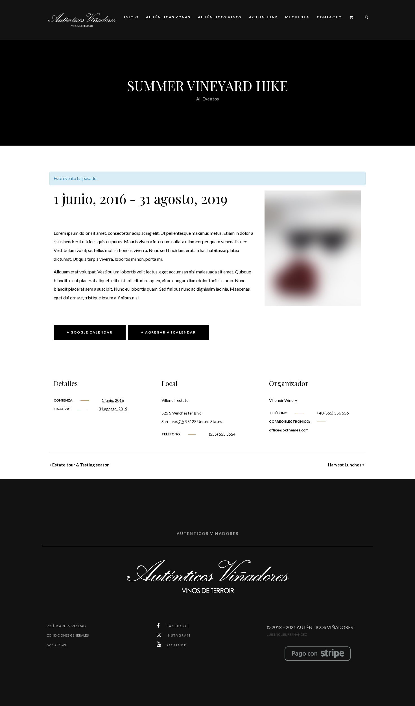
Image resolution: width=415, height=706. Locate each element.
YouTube (177, 645)
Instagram (179, 635)
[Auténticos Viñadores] (82, 19)
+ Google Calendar (90, 332)
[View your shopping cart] (351, 17)
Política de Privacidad (66, 626)
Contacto (329, 17)
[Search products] (363, 17)
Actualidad (263, 17)
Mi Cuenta (297, 17)
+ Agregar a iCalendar (168, 332)
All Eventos (207, 98)
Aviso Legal (57, 645)
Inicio (131, 17)
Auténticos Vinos (220, 17)
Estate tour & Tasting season (79, 464)
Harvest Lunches (346, 464)
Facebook (178, 626)
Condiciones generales (68, 635)
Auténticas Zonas (168, 17)
